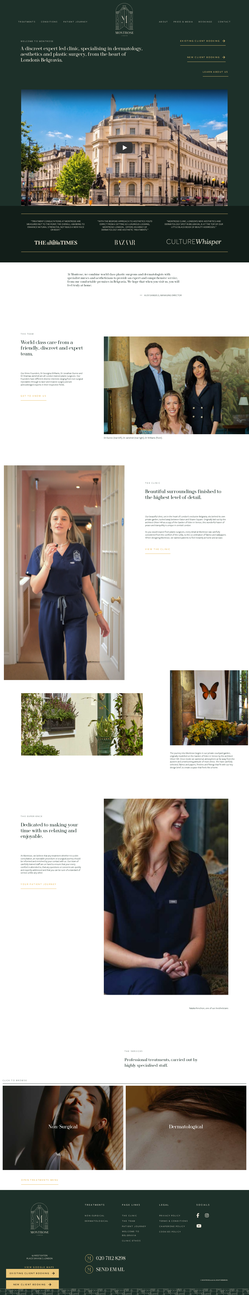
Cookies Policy (170, 1231)
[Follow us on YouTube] (198, 1226)
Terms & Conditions (173, 1221)
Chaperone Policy (172, 1226)
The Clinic (129, 1215)
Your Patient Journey (38, 884)
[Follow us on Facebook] (197, 1215)
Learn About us (215, 71)
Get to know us (33, 395)
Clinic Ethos (131, 1240)
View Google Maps (39, 1267)
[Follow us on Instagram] (207, 1215)
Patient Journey (75, 21)
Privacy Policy (169, 1215)
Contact (224, 21)
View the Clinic (157, 549)
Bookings (205, 21)
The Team (128, 1221)
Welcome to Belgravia (130, 1233)
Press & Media (183, 21)
